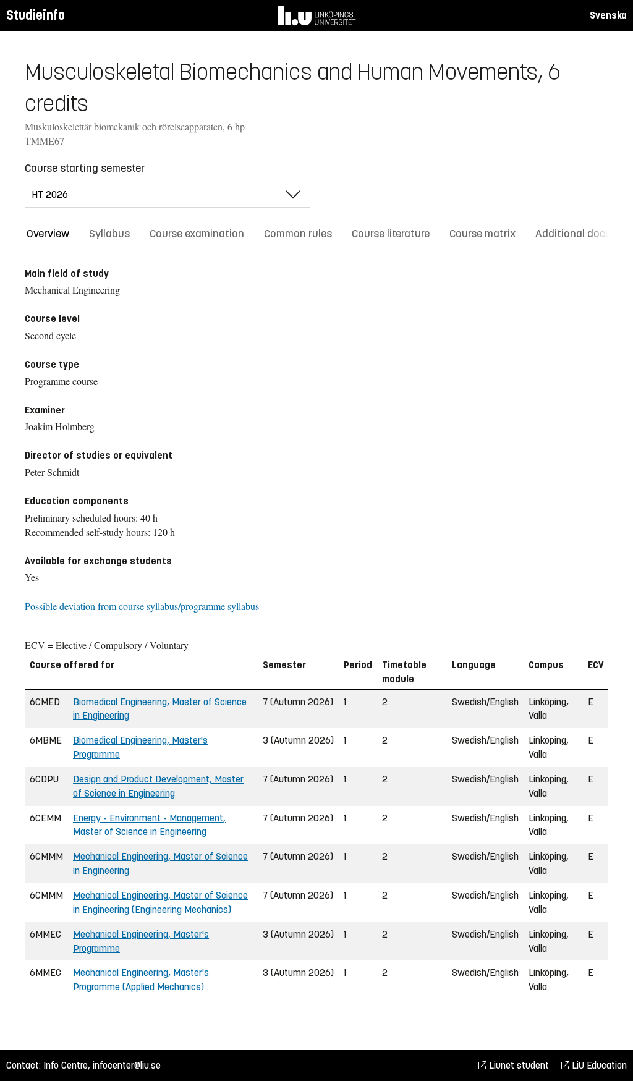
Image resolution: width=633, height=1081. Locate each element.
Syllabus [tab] (109, 233)
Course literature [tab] (391, 233)
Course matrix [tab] (482, 233)
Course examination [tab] (197, 233)
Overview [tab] (48, 233)
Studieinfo (35, 15)
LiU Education (598, 1065)
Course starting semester (85, 168)
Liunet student (517, 1065)
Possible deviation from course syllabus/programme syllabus (142, 606)
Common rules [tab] (298, 233)
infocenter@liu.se (127, 1065)
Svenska (608, 15)
